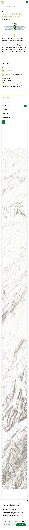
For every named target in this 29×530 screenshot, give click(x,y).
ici (10, 57)
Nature (3, 6)
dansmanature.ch (13, 521)
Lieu (3, 11)
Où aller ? (9, 6)
